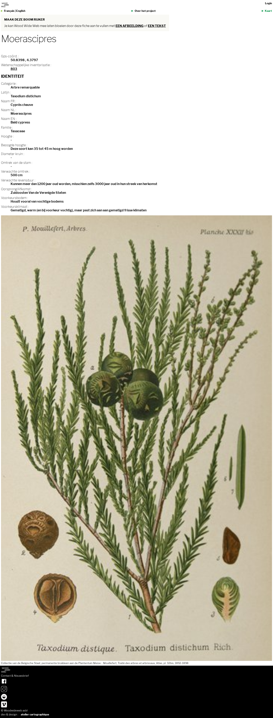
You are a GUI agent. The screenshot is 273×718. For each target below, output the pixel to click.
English (20, 10)
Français (9, 10)
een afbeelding (129, 26)
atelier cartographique (35, 714)
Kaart (268, 10)
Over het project (145, 10)
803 (14, 69)
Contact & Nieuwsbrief (15, 675)
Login (268, 3)
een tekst (157, 26)
